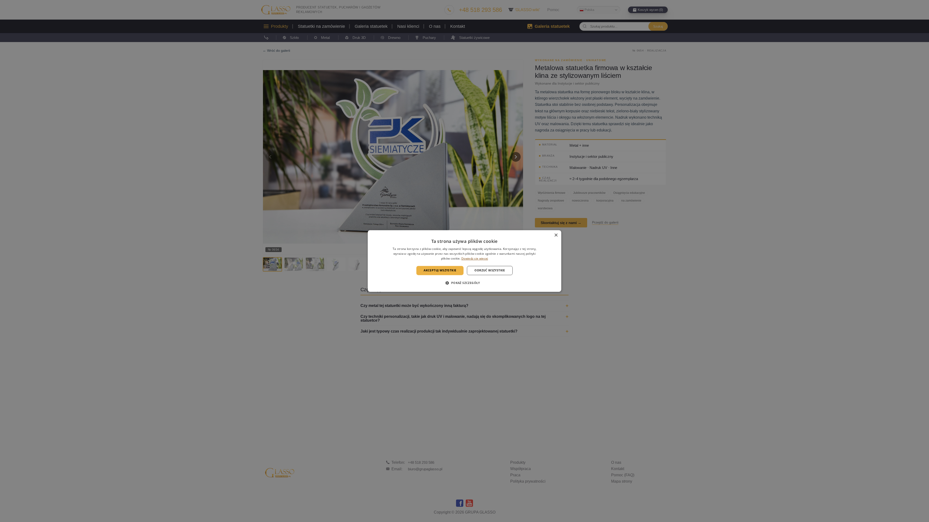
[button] (464, 283)
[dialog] (464, 261)
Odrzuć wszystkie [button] (489, 270)
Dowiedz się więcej (474, 258)
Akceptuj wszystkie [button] (440, 270)
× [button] (556, 235)
